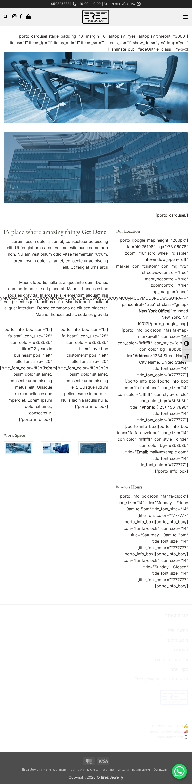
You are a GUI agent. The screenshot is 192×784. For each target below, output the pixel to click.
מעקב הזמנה (177, 640)
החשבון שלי (178, 630)
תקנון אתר (179, 669)
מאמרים (181, 649)
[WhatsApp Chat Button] (179, 771)
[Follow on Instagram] (14, 16)
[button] (185, 17)
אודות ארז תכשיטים (171, 659)
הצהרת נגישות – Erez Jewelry (161, 678)
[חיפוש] (6, 16)
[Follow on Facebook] (21, 16)
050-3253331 (178, 717)
